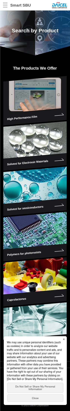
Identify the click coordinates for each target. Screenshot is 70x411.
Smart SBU (20, 5)
